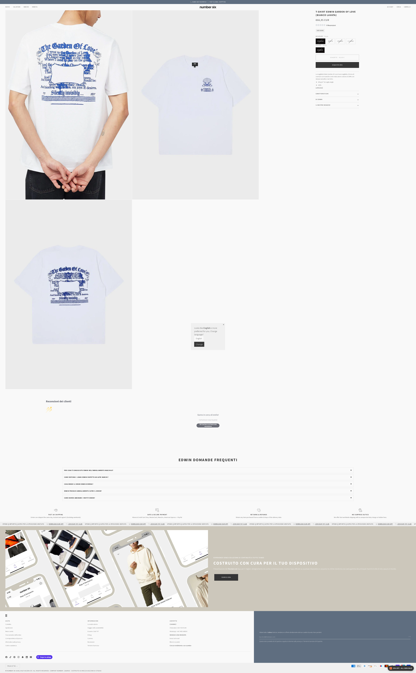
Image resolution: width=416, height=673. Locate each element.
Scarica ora (226, 577)
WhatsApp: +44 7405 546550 (178, 631)
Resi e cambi (9, 631)
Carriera (90, 638)
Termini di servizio (308, 641)
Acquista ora (337, 65)
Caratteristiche (322, 94)
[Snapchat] (23, 657)
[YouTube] (31, 657)
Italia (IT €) (11, 666)
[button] (16, 7)
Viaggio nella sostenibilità (95, 628)
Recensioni (91, 642)
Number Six (11, 671)
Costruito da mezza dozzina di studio (86, 671)
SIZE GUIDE (320, 30)
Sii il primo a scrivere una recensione (208, 425)
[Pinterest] (14, 657)
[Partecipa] (409, 636)
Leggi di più (319, 87)
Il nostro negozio (323, 105)
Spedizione (9, 628)
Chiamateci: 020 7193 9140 (178, 628)
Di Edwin (319, 99)
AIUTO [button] (7, 621)
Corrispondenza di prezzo (13, 638)
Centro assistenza (11, 646)
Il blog (89, 635)
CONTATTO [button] (173, 621)
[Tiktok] (10, 657)
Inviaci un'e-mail (174, 638)
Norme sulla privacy (295, 641)
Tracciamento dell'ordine (13, 635)
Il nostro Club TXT (93, 631)
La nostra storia (93, 624)
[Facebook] (6, 657)
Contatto (8, 624)
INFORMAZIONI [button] (93, 621)
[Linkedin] (27, 657)
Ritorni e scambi (175, 642)
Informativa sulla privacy (13, 642)
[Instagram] (19, 657)
